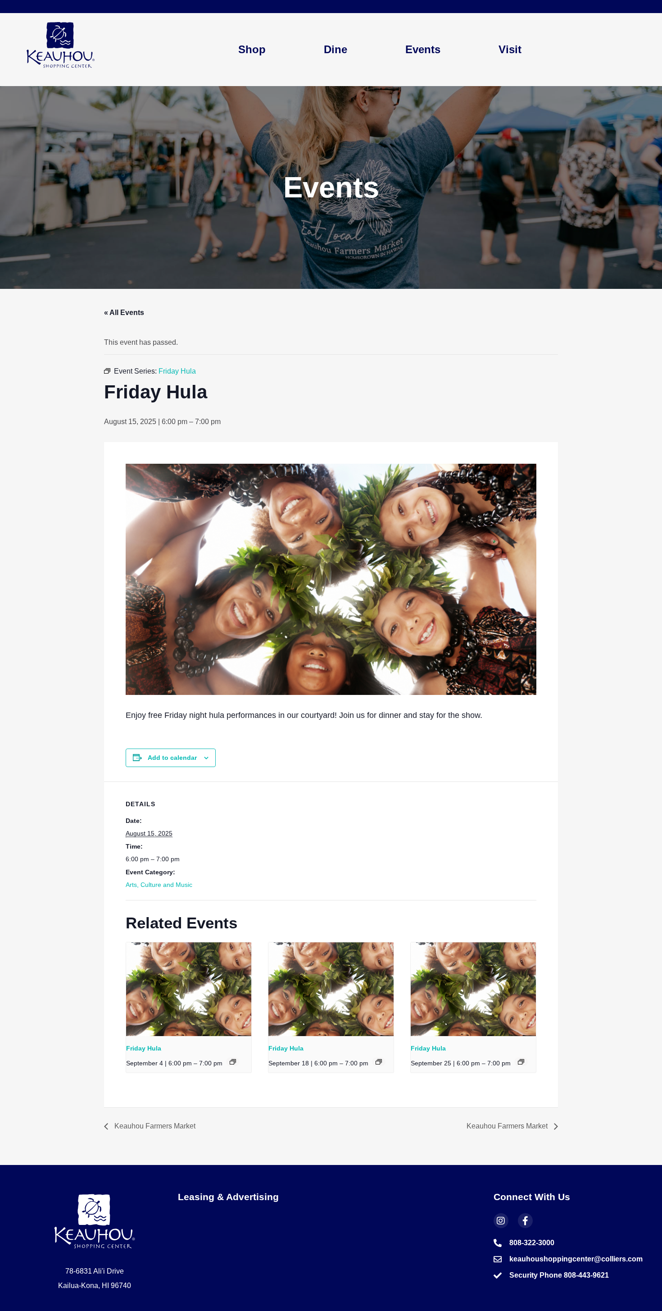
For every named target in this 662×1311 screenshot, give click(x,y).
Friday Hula (143, 1048)
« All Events (124, 312)
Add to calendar (172, 757)
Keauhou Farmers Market (154, 1126)
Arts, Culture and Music (159, 884)
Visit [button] (510, 49)
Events (422, 49)
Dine (335, 49)
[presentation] (188, 989)
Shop (252, 49)
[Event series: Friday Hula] (233, 1061)
